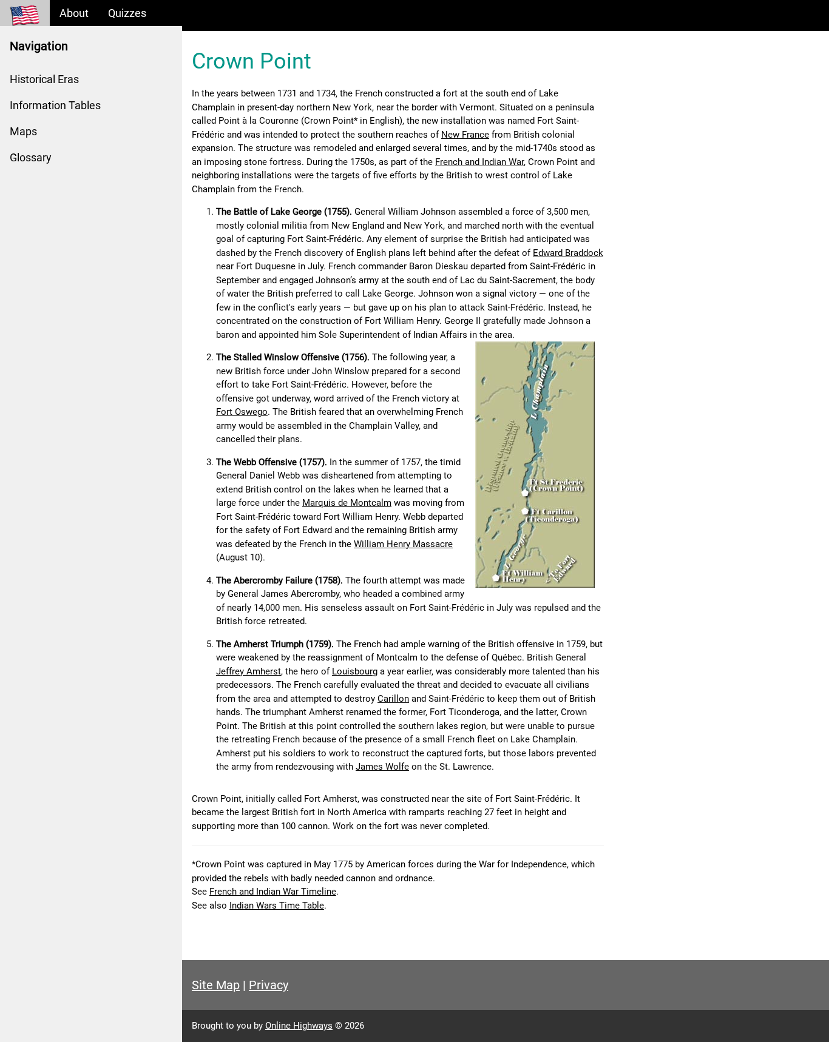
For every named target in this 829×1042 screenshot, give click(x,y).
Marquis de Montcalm (346, 502)
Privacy (268, 985)
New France (465, 134)
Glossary (31, 157)
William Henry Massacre (403, 544)
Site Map (216, 985)
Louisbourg (354, 671)
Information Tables (55, 105)
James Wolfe (382, 766)
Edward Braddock (568, 252)
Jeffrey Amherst (248, 671)
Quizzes (127, 13)
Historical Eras (44, 79)
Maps (23, 131)
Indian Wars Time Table (276, 905)
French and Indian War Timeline (272, 891)
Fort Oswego (242, 411)
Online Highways (299, 1025)
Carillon (393, 698)
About (74, 13)
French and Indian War (479, 161)
